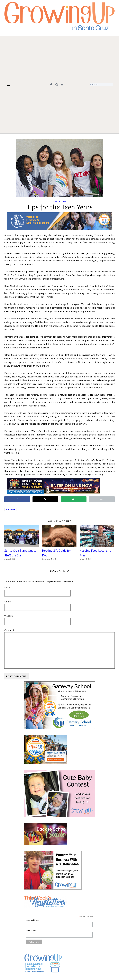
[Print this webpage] (102, 499)
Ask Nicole (10, 509)
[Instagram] (56, 84)
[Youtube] (62, 84)
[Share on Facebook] (17, 499)
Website (8, 615)
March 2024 (59, 201)
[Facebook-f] (51, 84)
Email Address (33, 920)
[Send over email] (74, 499)
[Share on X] (45, 499)
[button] (8, 84)
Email (7, 601)
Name (8, 587)
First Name (31, 930)
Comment (9, 630)
